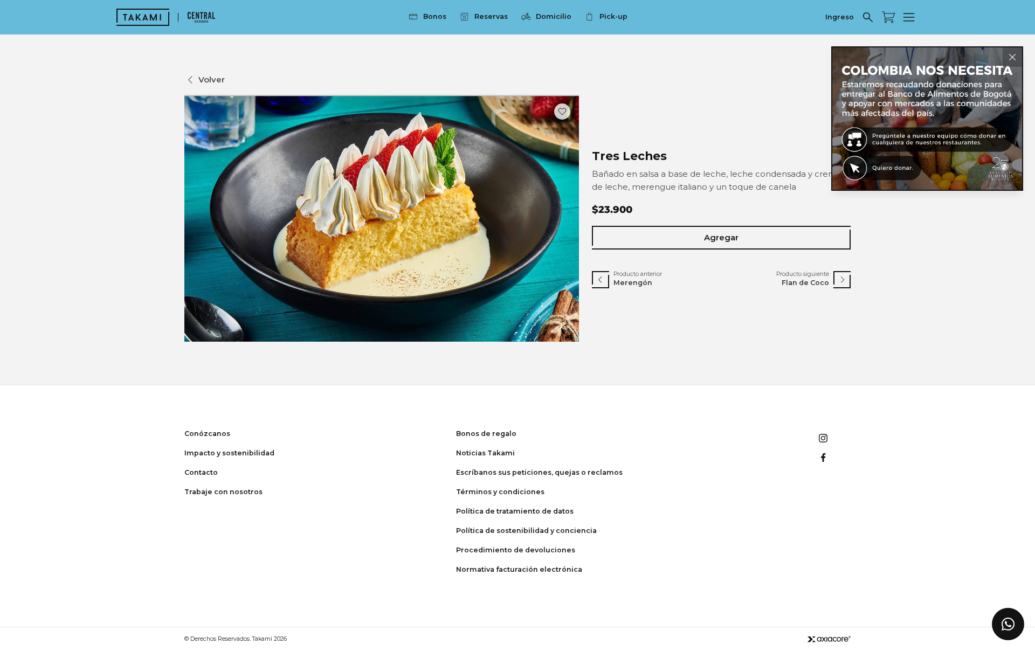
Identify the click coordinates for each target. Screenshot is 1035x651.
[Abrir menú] (909, 17)
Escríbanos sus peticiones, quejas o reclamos (539, 472)
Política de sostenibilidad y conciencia (526, 531)
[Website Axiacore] (829, 639)
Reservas (491, 16)
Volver (211, 79)
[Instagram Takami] (823, 438)
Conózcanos (207, 434)
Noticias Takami (485, 453)
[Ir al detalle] (927, 118)
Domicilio (553, 16)
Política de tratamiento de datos (515, 511)
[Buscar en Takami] (868, 17)
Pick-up (613, 16)
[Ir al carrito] (888, 17)
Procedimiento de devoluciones (515, 550)
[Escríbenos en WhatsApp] (1008, 624)
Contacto (201, 472)
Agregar (721, 237)
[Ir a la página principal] (142, 17)
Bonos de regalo (486, 434)
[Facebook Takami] (823, 457)
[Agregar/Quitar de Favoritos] (562, 111)
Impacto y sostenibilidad (229, 453)
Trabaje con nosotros (223, 492)
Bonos (434, 16)
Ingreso (839, 17)
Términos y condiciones (500, 492)
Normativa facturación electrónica (519, 569)
